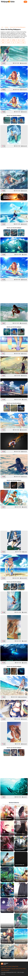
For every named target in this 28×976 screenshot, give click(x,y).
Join (25, 1)
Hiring (13, 966)
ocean (18, 42)
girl (23, 40)
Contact (9, 966)
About (2, 966)
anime (3, 40)
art (13, 42)
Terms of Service (4, 970)
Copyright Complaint (5, 968)
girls (8, 40)
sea (19, 40)
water (3, 42)
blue (23, 42)
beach (8, 42)
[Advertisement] (14, 14)
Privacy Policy (22, 968)
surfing (13, 40)
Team (6, 966)
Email (17, 966)
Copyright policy (14, 968)
